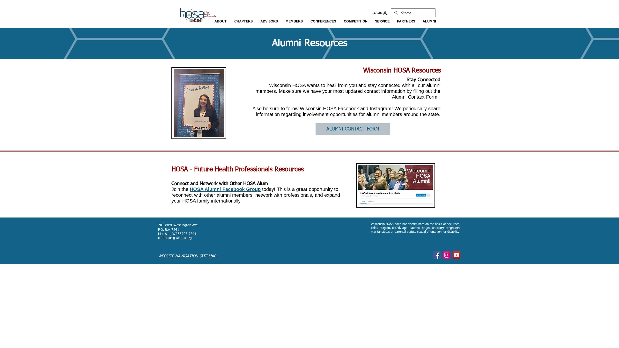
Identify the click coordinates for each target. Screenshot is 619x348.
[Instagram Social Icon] (446, 255)
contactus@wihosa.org (175, 238)
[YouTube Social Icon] (456, 255)
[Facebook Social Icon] (437, 255)
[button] (220, 21)
